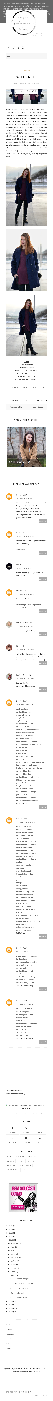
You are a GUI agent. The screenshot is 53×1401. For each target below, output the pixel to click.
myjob (24, 1170)
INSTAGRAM (13, 387)
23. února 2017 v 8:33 (24, 952)
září (12, 1250)
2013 (11, 1308)
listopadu (14, 1243)
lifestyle (21, 1161)
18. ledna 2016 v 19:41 (25, 498)
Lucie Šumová (24, 623)
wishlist (31, 1161)
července (14, 1257)
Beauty (9, 1339)
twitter (39, 1142)
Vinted (39, 1132)
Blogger (37, 1371)
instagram (26, 1132)
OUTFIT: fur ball (17, 1293)
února (13, 1272)
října (12, 1247)
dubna (13, 1264)
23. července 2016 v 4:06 (25, 822)
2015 (11, 1301)
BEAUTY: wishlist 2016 (19, 1288)
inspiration (20, 1157)
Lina (18, 564)
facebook (12, 1132)
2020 (11, 1226)
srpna (13, 1254)
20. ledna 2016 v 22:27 (25, 626)
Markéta (21, 591)
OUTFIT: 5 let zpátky (19, 462)
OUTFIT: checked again (20, 1279)
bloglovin (26, 1142)
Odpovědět (42, 521)
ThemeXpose (29, 1392)
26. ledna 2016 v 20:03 (25, 679)
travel (28, 1165)
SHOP (42, 387)
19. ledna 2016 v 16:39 (25, 536)
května (13, 1261)
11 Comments (14, 400)
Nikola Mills (20, 549)
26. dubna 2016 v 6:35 (24, 705)
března (13, 1268)
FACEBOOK (24, 387)
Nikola (20, 532)
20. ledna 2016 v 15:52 (25, 594)
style (21, 1165)
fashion (26, 70)
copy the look (12, 1170)
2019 (11, 1229)
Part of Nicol (24, 675)
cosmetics (32, 1157)
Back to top (39, 1396)
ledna (13, 1275)
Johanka (21, 646)
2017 (11, 1236)
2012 (11, 1312)
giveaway (10, 1161)
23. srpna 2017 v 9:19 (24, 1004)
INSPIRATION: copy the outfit (22, 1283)
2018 (11, 1233)
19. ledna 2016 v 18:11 (25, 568)
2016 (11, 1240)
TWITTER (34, 387)
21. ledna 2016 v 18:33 (25, 649)
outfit (9, 1157)
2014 (11, 1305)
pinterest (12, 1142)
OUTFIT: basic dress (18, 1298)
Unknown (22, 495)
